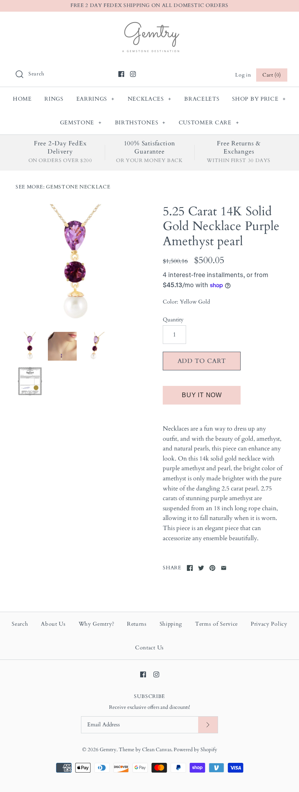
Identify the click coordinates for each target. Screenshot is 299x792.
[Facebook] (121, 74)
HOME (22, 99)
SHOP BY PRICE (259, 99)
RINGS (53, 99)
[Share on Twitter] (201, 568)
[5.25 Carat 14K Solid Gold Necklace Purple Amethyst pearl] (76, 264)
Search (20, 624)
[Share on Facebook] (190, 568)
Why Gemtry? (96, 624)
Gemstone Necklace (78, 186)
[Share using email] (224, 568)
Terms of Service (216, 624)
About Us (53, 624)
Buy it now (202, 395)
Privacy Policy (269, 624)
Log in (243, 75)
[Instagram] (133, 74)
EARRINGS (95, 99)
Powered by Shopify (195, 749)
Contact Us (149, 647)
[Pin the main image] (212, 568)
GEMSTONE (81, 122)
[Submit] (208, 725)
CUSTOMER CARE (209, 122)
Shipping (171, 624)
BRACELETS (201, 99)
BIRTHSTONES (140, 122)
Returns (137, 624)
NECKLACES (149, 99)
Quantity (173, 319)
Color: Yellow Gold (186, 301)
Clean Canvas (156, 749)
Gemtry (108, 749)
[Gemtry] (150, 24)
